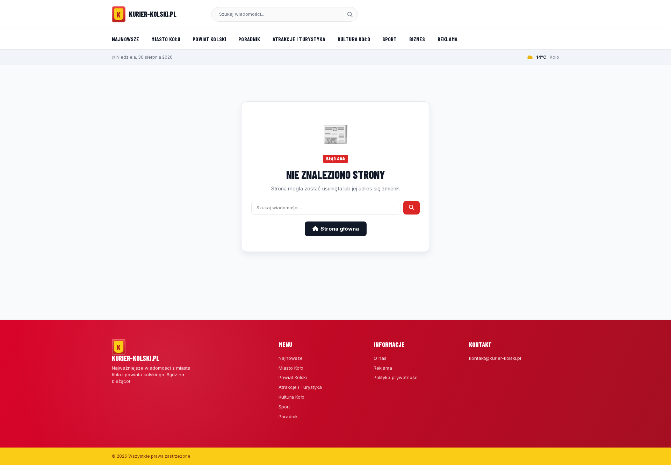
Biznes (417, 39)
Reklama (448, 39)
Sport (389, 39)
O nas (380, 358)
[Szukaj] (350, 14)
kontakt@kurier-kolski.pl (495, 358)
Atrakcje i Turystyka (299, 39)
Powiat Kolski (209, 39)
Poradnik (249, 39)
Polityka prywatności (396, 377)
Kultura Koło (354, 39)
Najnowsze (125, 39)
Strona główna (339, 228)
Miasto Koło (165, 39)
